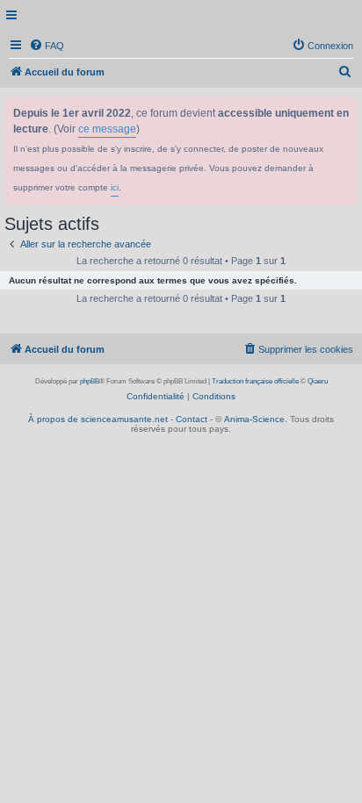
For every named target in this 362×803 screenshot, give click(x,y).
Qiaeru (318, 381)
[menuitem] (46, 45)
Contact (191, 419)
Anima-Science (254, 419)
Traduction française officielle (255, 381)
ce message (107, 129)
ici (115, 187)
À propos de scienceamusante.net (98, 419)
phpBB (89, 381)
